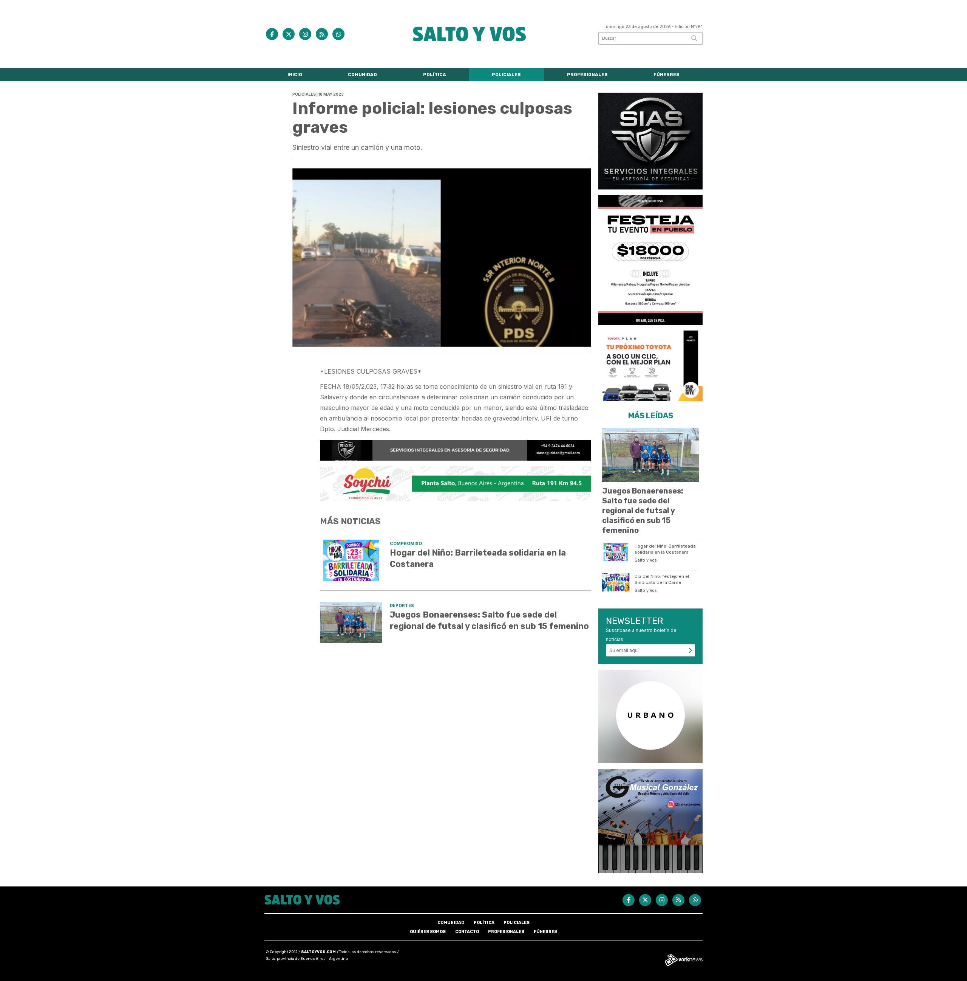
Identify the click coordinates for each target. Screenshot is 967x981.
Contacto (467, 931)
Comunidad (362, 74)
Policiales (506, 74)
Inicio (294, 74)
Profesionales (587, 74)
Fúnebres (666, 74)
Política (434, 74)
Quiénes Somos (428, 931)
